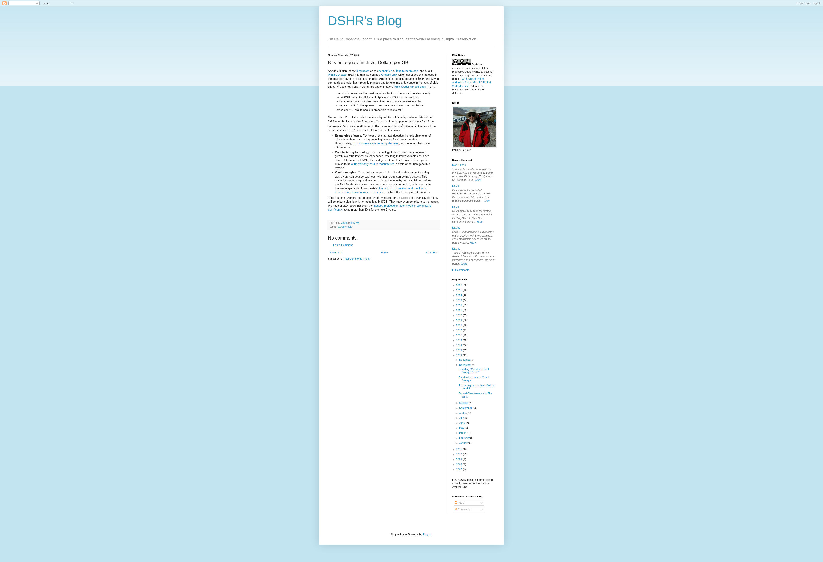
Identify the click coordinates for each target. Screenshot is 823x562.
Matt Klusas (459, 165)
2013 (459, 350)
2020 (459, 315)
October (464, 402)
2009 (459, 459)
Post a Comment (343, 245)
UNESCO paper (337, 74)
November (465, 364)
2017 (459, 330)
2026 (459, 285)
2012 (459, 355)
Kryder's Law (388, 74)
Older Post (432, 252)
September (466, 408)
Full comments (460, 269)
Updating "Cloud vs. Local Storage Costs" (474, 371)
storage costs (345, 226)
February (464, 438)
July (461, 417)
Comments (463, 509)
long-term (402, 70)
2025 (459, 290)
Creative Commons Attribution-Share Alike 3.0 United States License (471, 82)
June (462, 423)
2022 (459, 305)
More (478, 179)
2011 (459, 449)
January (464, 442)
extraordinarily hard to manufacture (372, 164)
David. (456, 185)
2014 (459, 345)
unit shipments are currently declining (376, 143)
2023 (459, 300)
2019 (459, 320)
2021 (459, 310)
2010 (459, 454)
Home (384, 252)
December (465, 359)
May (462, 427)
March (463, 432)
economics (385, 70)
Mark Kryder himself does (410, 86)
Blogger (427, 534)
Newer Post (335, 252)
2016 (459, 335)
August (463, 412)
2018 (459, 325)
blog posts (362, 70)
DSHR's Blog (365, 21)
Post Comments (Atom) (357, 258)
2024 (459, 295)
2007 (459, 469)
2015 (459, 340)
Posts (460, 502)
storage (413, 70)
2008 (459, 464)
